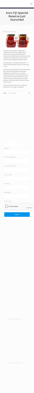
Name (6, 148)
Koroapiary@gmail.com (15, 363)
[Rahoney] (17, 4)
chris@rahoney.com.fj (15, 319)
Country (7, 183)
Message (7, 192)
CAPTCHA (8, 201)
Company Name (10, 166)
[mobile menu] (31, 3)
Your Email (8, 175)
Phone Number (9, 157)
